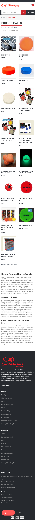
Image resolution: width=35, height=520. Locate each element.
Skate (3, 401)
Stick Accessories (6, 398)
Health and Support (7, 411)
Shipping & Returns (6, 495)
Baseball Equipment (7, 437)
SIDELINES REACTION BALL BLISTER (8, 172)
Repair (3, 408)
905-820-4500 (10, 482)
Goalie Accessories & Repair (9, 420)
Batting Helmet (5, 450)
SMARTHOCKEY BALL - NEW (26, 199)
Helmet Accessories (7, 404)
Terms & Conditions (7, 497)
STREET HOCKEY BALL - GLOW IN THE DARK (26, 172)
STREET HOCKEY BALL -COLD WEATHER (8, 139)
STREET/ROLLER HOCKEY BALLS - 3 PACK (7, 227)
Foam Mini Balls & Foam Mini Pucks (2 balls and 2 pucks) (25, 140)
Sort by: (3, 30)
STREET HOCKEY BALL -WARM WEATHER (26, 109)
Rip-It (3, 440)
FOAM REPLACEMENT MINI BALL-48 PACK (8, 255)
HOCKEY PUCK (5, 55)
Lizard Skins (4, 443)
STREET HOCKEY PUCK (8, 80)
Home (3, 17)
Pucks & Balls (5, 417)
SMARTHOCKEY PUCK (25, 226)
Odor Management (6, 414)
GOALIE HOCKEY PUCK (8, 109)
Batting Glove (5, 456)
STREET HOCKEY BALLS (24, 56)
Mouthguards (5, 395)
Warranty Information (7, 500)
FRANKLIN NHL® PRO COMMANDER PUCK (8, 199)
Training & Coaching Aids (8, 424)
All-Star (3, 434)
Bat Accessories (6, 447)
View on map (6, 385)
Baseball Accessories (7, 453)
